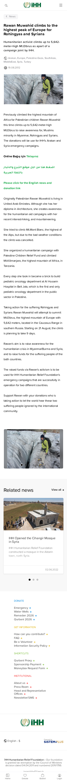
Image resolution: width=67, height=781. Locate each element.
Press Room (21, 686)
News (12, 16)
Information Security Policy (30, 645)
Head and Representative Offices (30, 692)
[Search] (6, 5)
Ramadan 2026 (24, 615)
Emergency (21, 607)
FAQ (16, 638)
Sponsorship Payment (27, 664)
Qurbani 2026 (23, 619)
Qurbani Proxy (23, 660)
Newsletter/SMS (24, 697)
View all (56, 489)
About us (19, 683)
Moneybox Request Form (29, 668)
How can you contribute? (29, 634)
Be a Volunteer (23, 641)
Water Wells (21, 611)
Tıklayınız (32, 156)
